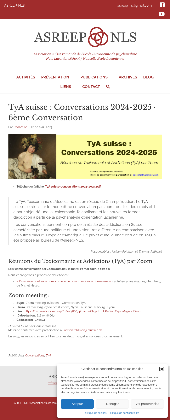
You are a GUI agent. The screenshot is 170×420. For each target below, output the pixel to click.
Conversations (34, 355)
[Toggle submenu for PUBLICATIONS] (110, 77)
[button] (162, 369)
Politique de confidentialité (124, 413)
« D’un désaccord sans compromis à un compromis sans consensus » (64, 281)
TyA (48, 355)
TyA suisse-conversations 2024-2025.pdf (73, 186)
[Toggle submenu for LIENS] (74, 86)
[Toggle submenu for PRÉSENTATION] (72, 77)
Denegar (112, 404)
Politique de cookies (95, 413)
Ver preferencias (147, 404)
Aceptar (77, 404)
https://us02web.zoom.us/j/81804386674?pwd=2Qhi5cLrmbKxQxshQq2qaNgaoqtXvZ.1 (82, 311)
